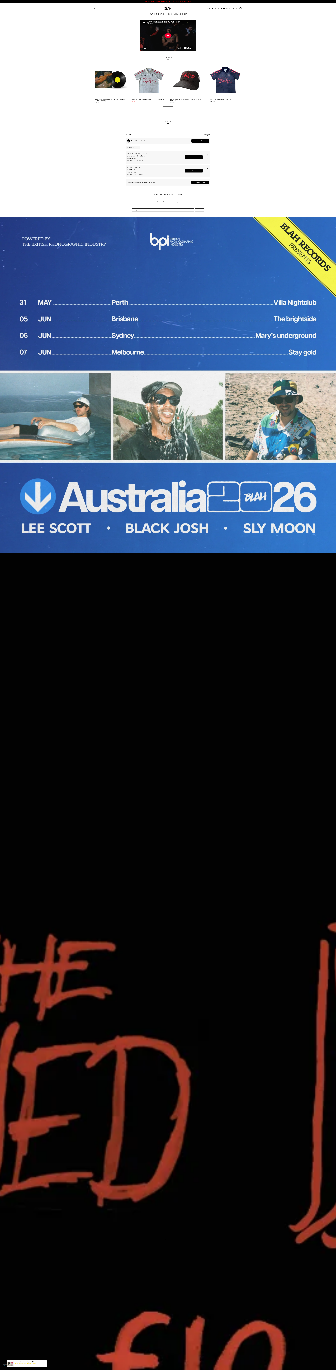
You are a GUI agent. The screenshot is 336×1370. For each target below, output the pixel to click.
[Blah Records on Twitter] (213, 8)
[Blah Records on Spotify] (218, 8)
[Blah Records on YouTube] (224, 8)
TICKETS (166, 386)
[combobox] (6, 1365)
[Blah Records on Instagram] (210, 8)
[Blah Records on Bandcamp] (221, 8)
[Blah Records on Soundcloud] (215, 8)
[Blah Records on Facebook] (207, 8)
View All (166, 108)
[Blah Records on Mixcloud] (229, 8)
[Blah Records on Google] (227, 8)
